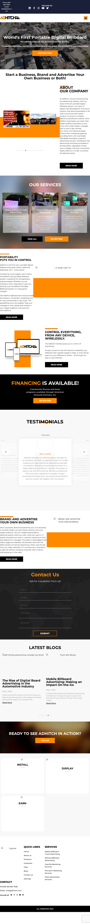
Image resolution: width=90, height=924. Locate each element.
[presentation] (6, 452)
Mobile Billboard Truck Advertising (16, 211)
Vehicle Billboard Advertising (45, 211)
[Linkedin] (29, 8)
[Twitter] (47, 8)
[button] (86, 18)
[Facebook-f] (34, 8)
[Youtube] (43, 8)
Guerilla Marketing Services (74, 211)
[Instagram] (38, 8)
